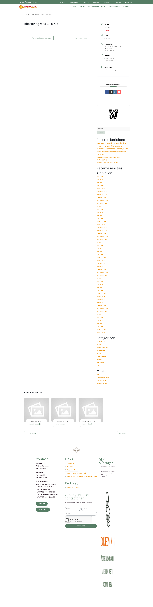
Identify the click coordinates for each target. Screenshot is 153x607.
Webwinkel (118, 2)
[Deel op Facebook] (107, 92)
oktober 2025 (101, 197)
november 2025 (102, 194)
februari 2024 (101, 257)
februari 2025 (101, 221)
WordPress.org (102, 383)
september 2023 (102, 272)
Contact (125, 7)
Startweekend (60, 424)
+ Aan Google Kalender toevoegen (41, 38)
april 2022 (100, 323)
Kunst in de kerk (102, 356)
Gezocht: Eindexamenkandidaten (107, 163)
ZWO (98, 365)
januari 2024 (101, 260)
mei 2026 (100, 179)
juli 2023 (99, 278)
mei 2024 (100, 248)
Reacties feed (101, 380)
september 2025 (102, 200)
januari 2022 (101, 332)
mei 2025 (100, 212)
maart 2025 (100, 218)
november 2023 (102, 266)
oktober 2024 (101, 233)
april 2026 (100, 182)
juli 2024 (99, 242)
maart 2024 (100, 254)
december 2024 (102, 227)
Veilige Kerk (128, 2)
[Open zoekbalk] (132, 7)
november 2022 (102, 302)
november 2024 (102, 230)
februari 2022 (101, 329)
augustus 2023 (102, 275)
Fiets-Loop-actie (73, 2)
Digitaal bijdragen (106, 461)
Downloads (107, 2)
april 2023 (100, 287)
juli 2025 (99, 206)
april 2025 (100, 215)
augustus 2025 (102, 203)
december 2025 (102, 191)
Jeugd (99, 353)
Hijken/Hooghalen (113, 7)
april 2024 (100, 251)
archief (99, 344)
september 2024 (102, 236)
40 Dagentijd (101, 341)
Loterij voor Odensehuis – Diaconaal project (111, 143)
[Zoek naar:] (113, 129)
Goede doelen (101, 350)
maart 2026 (100, 185)
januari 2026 (101, 188)
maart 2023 (100, 290)
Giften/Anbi (96, 2)
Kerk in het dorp (93, 7)
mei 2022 (100, 320)
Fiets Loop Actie (102, 347)
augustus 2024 (102, 239)
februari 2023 (101, 293)
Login (98, 374)
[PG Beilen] (28, 7)
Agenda (82, 7)
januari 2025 (101, 224)
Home (75, 7)
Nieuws (62, 2)
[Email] (119, 92)
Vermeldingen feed (103, 377)
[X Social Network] (111, 92)
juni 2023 (100, 281)
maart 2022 (100, 326)
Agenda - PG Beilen (35, 14)
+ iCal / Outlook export (80, 38)
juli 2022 (99, 314)
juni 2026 (100, 176)
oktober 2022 (101, 305)
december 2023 (102, 263)
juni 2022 (100, 317)
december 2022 (102, 299)
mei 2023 (100, 284)
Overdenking (101, 362)
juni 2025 (100, 209)
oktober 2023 (101, 269)
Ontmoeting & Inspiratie (112, 70)
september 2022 (102, 308)
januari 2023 (101, 296)
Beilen (103, 7)
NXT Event (122, 433)
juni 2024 (100, 245)
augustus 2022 (102, 311)
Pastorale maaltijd (34, 424)
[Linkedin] (115, 92)
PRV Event (32, 433)
